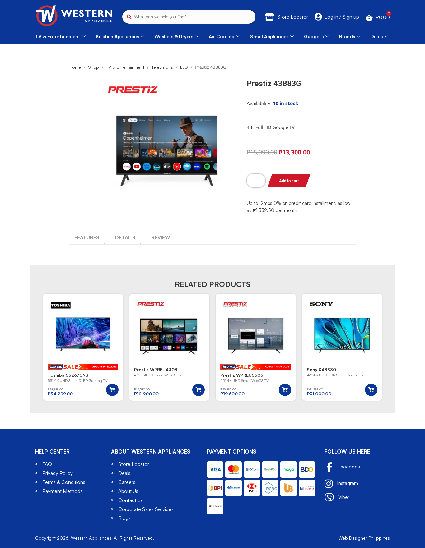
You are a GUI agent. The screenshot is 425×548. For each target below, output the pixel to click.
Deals (377, 36)
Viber (343, 497)
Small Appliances (269, 36)
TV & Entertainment (57, 36)
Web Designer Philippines (364, 538)
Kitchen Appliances (117, 36)
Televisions (162, 67)
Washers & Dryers (173, 36)
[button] (112, 390)
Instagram (347, 483)
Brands (347, 36)
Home (75, 67)
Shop (93, 67)
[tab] (86, 237)
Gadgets (314, 36)
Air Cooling (222, 36)
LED (184, 67)
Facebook (348, 466)
